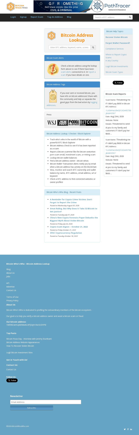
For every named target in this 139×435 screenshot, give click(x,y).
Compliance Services (115, 48)
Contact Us (11, 290)
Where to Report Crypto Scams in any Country (116, 57)
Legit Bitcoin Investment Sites (19, 352)
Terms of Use (12, 297)
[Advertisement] (26, 157)
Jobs (8, 276)
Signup (23, 17)
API (7, 283)
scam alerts (66, 72)
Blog (69, 17)
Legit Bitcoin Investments (117, 66)
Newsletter (16, 396)
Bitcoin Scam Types (114, 72)
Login (13, 17)
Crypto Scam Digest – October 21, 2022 (69, 226)
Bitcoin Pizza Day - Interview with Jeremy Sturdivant (29, 338)
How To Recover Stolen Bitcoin (20, 346)
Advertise (10, 286)
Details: (109, 124)
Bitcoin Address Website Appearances (23, 342)
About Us (10, 273)
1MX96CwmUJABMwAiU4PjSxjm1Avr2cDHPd (26, 324)
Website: (109, 120)
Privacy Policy (12, 300)
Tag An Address (55, 17)
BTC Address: (111, 106)
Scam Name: (111, 100)
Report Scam (37, 17)
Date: (108, 116)
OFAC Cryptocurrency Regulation (66, 233)
